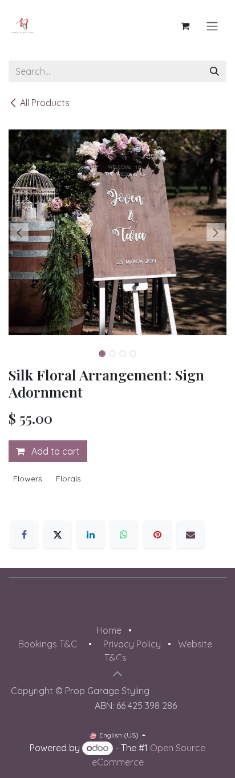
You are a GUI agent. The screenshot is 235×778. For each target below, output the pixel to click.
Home (108, 630)
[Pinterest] (157, 534)
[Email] (190, 534)
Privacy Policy (132, 644)
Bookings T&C (47, 644)
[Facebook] (24, 534)
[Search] (214, 71)
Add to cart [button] (54, 451)
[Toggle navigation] (212, 26)
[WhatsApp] (123, 534)
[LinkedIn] (90, 534)
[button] (19, 232)
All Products (45, 102)
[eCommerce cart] (184, 25)
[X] (57, 534)
